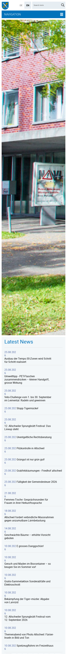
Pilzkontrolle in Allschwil (30, 448)
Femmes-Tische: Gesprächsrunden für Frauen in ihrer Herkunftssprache (26, 501)
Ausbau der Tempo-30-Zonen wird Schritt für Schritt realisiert (27, 360)
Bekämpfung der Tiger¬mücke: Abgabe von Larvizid (26, 600)
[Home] (5, 6)
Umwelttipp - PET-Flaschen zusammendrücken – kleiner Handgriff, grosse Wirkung (26, 379)
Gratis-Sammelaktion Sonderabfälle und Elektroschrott (27, 583)
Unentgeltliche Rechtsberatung (34, 437)
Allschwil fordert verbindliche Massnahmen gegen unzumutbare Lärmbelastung (29, 519)
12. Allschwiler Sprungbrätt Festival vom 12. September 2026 (27, 618)
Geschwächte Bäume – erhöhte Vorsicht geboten (27, 536)
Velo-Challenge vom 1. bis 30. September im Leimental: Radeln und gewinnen (27, 398)
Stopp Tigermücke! (27, 408)
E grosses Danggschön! (30, 546)
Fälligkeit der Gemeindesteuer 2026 (37, 481)
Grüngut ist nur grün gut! (31, 459)
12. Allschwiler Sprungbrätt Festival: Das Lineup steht (27, 427)
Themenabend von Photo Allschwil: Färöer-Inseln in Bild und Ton (29, 636)
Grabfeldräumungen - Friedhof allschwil (39, 470)
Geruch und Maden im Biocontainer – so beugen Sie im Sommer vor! (27, 565)
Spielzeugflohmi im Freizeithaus (35, 645)
